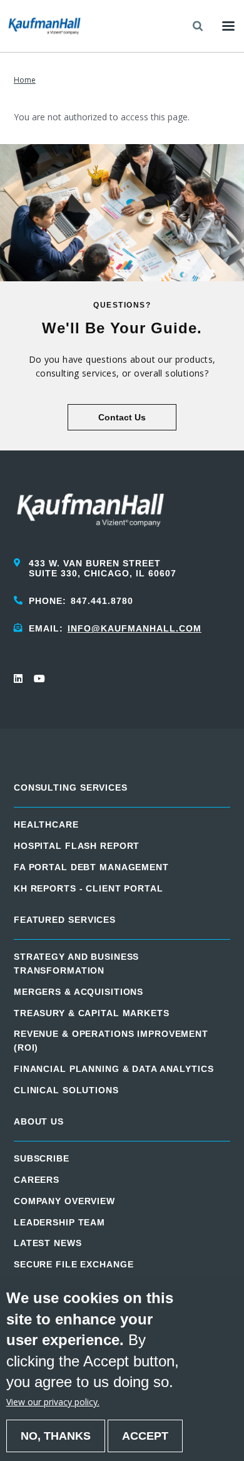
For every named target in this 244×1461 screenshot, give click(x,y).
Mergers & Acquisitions (78, 992)
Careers (36, 1180)
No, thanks (56, 1436)
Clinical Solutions (66, 1090)
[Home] (44, 25)
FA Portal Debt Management (91, 867)
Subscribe (41, 1158)
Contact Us (122, 417)
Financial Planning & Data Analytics (114, 1069)
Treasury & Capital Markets (92, 1013)
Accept (145, 1436)
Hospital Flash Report (77, 846)
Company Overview (64, 1201)
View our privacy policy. (52, 1402)
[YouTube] (39, 678)
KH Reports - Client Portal (88, 888)
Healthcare (46, 824)
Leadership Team (59, 1222)
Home (25, 80)
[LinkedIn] (19, 678)
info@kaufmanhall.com (134, 628)
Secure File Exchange (74, 1264)
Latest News (48, 1243)
